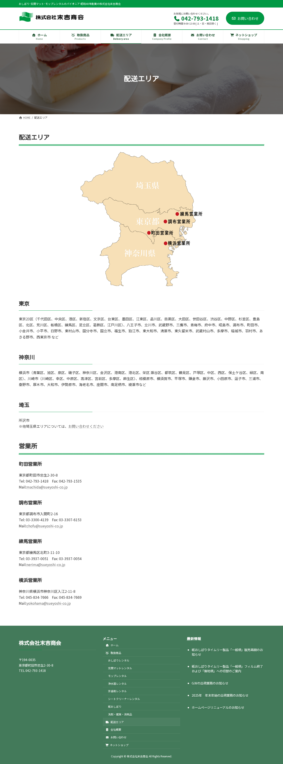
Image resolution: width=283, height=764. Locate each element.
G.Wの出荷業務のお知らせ (210, 683)
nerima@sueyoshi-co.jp (46, 564)
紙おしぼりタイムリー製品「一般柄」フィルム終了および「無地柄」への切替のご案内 (227, 668)
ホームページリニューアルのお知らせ (218, 707)
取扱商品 (115, 653)
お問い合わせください (86, 426)
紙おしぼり (114, 706)
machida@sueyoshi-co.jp (47, 487)
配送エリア (117, 722)
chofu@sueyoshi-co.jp (45, 525)
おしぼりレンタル (118, 660)
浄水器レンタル (117, 683)
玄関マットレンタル (120, 668)
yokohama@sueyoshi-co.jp (49, 603)
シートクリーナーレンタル (124, 699)
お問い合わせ (248, 18)
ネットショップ (119, 745)
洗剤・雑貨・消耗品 (120, 714)
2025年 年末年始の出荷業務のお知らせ (220, 695)
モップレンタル (117, 676)
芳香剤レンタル (117, 691)
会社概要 (115, 730)
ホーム (114, 645)
